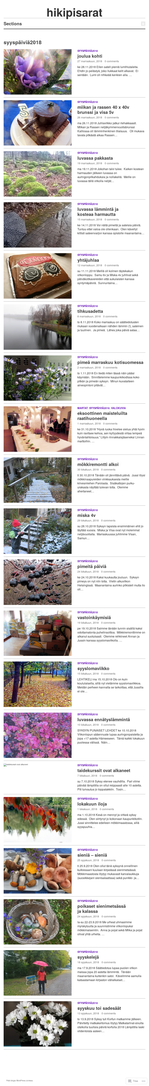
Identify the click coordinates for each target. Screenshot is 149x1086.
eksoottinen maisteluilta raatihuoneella (102, 415)
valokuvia (118, 408)
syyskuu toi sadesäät (99, 1008)
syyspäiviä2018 (87, 51)
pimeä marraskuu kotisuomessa (110, 362)
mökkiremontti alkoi (98, 464)
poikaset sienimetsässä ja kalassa (101, 908)
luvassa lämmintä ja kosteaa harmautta (97, 211)
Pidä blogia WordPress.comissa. (19, 1080)
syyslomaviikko (93, 668)
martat (82, 408)
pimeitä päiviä (91, 566)
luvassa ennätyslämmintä (103, 719)
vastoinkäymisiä (94, 617)
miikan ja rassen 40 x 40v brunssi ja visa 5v (103, 109)
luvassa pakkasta (95, 158)
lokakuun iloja (92, 804)
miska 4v (86, 515)
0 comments (112, 61)
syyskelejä (88, 957)
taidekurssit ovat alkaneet (103, 770)
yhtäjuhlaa (88, 260)
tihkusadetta (90, 311)
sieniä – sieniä (92, 855)
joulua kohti (89, 56)
